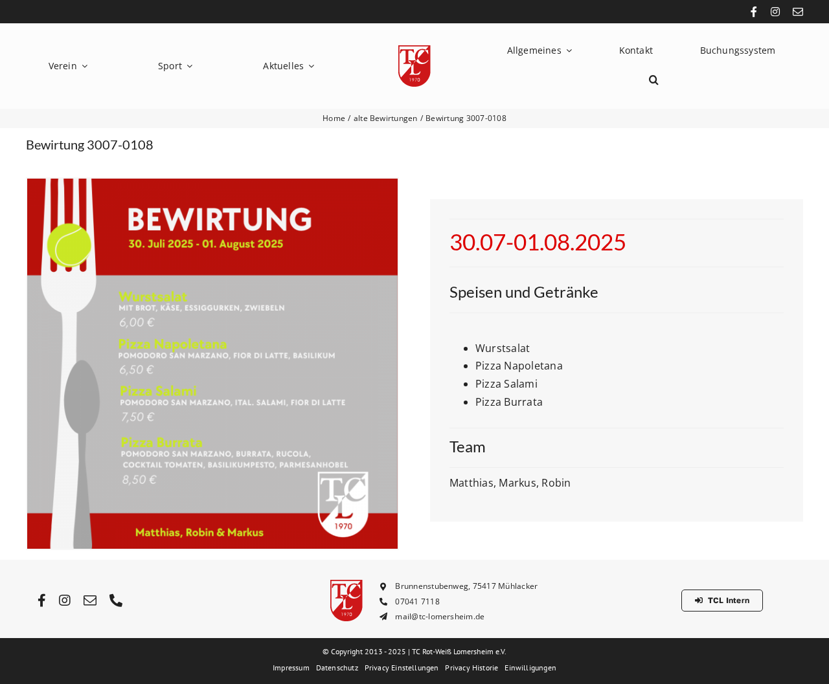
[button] (653, 80)
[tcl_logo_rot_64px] (414, 50)
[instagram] (775, 11)
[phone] (115, 600)
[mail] (798, 11)
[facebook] (754, 11)
